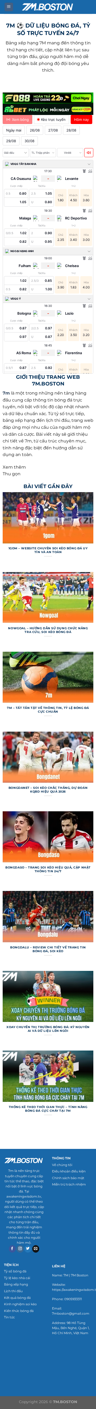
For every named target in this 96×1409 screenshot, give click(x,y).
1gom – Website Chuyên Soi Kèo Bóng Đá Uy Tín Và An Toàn (48, 550)
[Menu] (9, 7)
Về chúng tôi (62, 1165)
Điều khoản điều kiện (69, 1171)
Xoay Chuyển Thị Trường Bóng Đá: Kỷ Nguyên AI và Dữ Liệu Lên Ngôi (47, 1029)
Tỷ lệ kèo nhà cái (17, 1278)
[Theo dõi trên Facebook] (12, 1249)
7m (6, 393)
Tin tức (9, 1317)
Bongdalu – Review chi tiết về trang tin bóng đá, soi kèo (48, 949)
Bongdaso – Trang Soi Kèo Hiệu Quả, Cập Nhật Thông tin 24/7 (47, 869)
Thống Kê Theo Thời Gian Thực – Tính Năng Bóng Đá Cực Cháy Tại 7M (48, 1109)
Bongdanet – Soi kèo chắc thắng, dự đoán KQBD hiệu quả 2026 (48, 789)
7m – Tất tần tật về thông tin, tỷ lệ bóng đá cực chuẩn (48, 709)
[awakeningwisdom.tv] (48, 6)
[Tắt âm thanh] (88, 152)
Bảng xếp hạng (16, 1284)
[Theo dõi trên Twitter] (27, 1249)
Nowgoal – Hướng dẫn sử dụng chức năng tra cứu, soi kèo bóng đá (48, 630)
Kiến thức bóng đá (19, 1311)
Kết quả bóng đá (17, 1298)
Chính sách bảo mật (68, 1178)
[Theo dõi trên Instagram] (20, 1249)
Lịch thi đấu (13, 1291)
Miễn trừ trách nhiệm (69, 1184)
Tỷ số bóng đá (15, 1271)
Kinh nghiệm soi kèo (20, 1304)
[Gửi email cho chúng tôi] (35, 1249)
